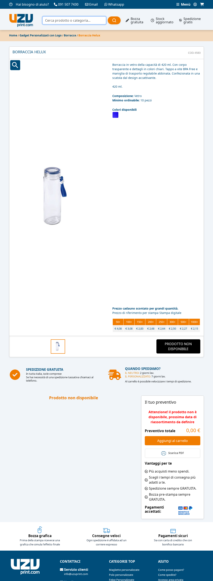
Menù (185, 4)
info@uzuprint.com (76, 574)
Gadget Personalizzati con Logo (41, 35)
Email (93, 4)
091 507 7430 (68, 4)
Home (13, 35)
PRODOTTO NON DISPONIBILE (178, 346)
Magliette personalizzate (124, 570)
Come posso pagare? (171, 570)
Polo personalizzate (121, 575)
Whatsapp (116, 4)
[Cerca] (114, 20)
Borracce (70, 35)
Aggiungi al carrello (172, 440)
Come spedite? (167, 575)
